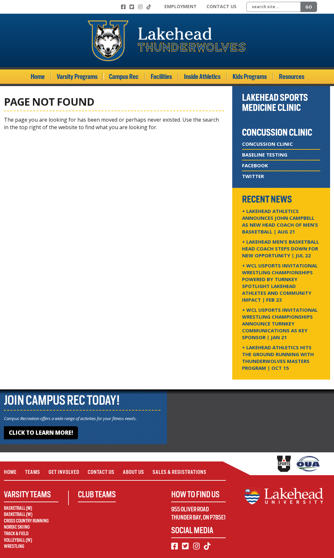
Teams (32, 472)
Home (38, 77)
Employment (180, 6)
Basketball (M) (18, 508)
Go (308, 7)
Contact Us (221, 6)
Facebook (255, 165)
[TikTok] (148, 6)
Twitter (253, 176)
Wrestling (14, 546)
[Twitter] (131, 6)
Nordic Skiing (17, 527)
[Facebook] (123, 6)
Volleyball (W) (18, 540)
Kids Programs (250, 77)
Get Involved (64, 472)
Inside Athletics (202, 77)
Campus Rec (124, 77)
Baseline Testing (264, 154)
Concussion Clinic (267, 144)
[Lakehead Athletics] (167, 40)
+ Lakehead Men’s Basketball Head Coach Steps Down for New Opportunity (280, 248)
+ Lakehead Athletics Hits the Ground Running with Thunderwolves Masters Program (278, 357)
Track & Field (16, 533)
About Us (133, 472)
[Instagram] (140, 6)
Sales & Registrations (179, 472)
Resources (291, 77)
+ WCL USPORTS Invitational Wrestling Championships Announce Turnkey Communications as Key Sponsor (280, 323)
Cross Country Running (26, 520)
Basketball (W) (18, 514)
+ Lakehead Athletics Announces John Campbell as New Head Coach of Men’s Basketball (280, 221)
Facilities (161, 77)
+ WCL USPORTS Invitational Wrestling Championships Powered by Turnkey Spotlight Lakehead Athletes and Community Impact (280, 282)
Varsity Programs (77, 77)
